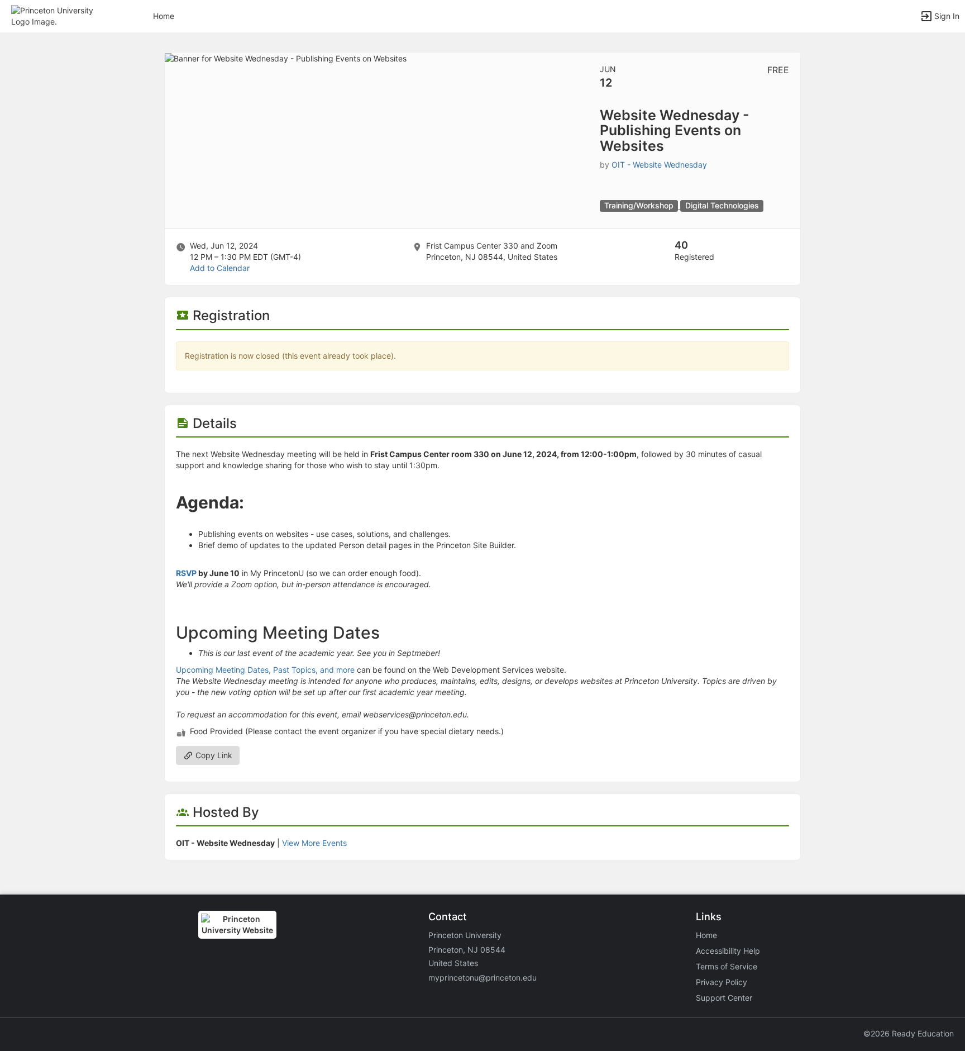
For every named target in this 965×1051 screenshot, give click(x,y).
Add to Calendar (220, 268)
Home (706, 935)
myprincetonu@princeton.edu (482, 977)
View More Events (314, 843)
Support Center (724, 997)
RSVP (186, 573)
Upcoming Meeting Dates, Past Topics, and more (265, 669)
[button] (57, 15)
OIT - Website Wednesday (659, 164)
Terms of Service (726, 966)
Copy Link (212, 755)
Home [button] (163, 16)
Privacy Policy (721, 982)
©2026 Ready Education (908, 1033)
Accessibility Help (728, 950)
